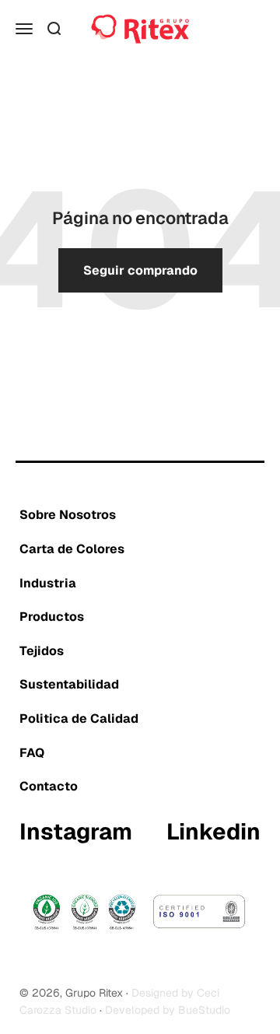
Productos (51, 616)
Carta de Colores (71, 549)
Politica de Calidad (78, 718)
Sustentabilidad (69, 684)
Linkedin (213, 832)
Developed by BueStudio (167, 1010)
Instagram (75, 832)
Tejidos (41, 651)
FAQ (31, 753)
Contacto (48, 786)
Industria (47, 583)
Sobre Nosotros (67, 514)
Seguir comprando (140, 270)
